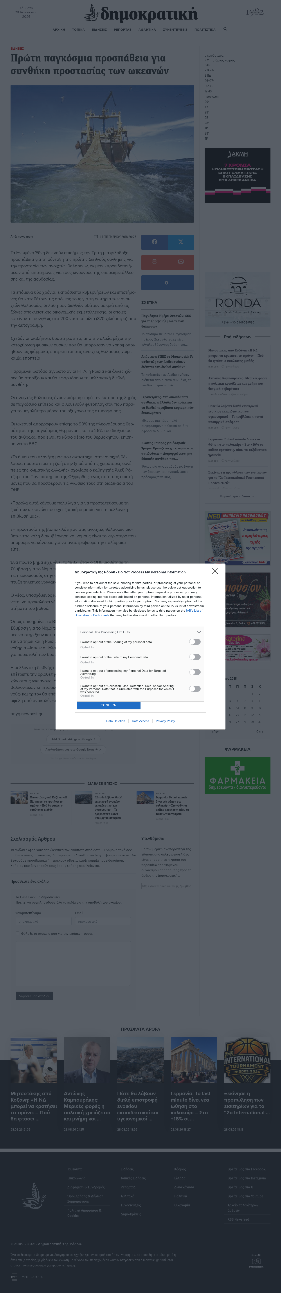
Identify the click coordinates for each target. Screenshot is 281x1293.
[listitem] (140, 632)
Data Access (140, 721)
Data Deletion (115, 721)
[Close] (216, 572)
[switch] (195, 642)
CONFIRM (109, 705)
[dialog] (140, 646)
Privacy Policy (165, 721)
